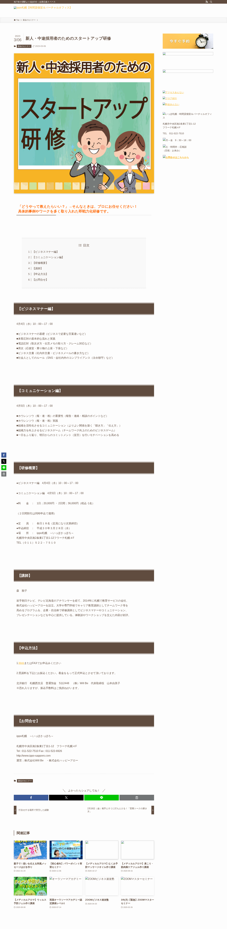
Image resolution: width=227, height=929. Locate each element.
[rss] (207, 2)
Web (21, 663)
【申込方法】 (40, 274)
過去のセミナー (24, 46)
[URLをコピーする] (136, 797)
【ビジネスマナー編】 (45, 251)
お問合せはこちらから (177, 157)
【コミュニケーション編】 (48, 257)
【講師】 (37, 268)
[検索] (211, 2)
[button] (31, 797)
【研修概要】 (40, 262)
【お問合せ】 (40, 279)
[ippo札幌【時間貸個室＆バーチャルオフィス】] (43, 10)
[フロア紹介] (170, 98)
